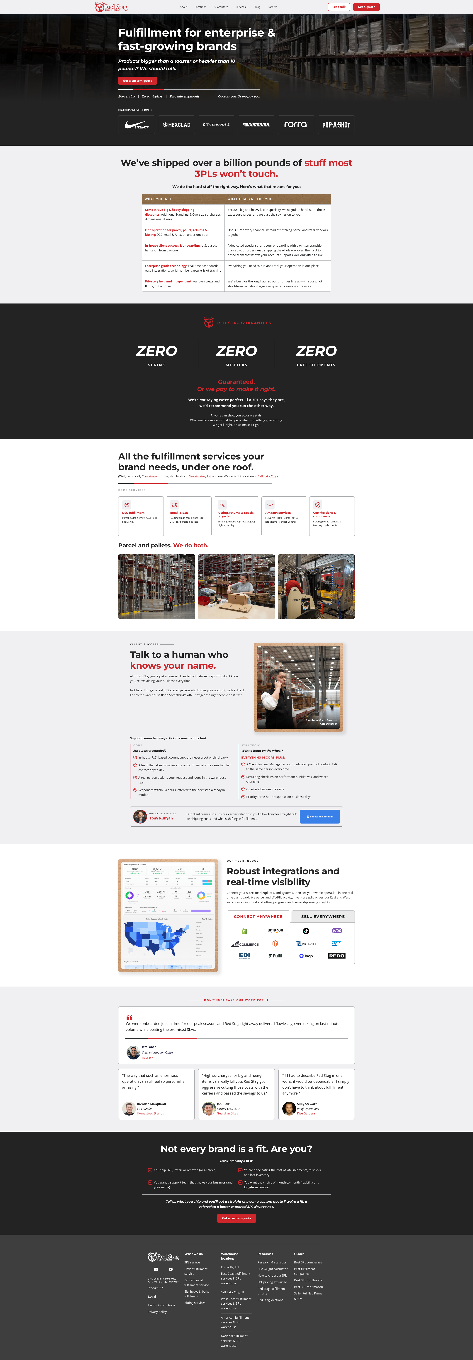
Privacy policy (157, 1312)
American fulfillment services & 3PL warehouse (235, 1322)
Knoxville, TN (230, 1267)
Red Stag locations (270, 1300)
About (183, 7)
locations (150, 476)
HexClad (147, 1058)
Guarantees (221, 7)
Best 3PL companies (308, 1262)
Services (241, 7)
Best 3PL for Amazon (308, 1287)
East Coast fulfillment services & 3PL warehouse (235, 1278)
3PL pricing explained (272, 1282)
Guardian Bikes (227, 1113)
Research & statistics (272, 1262)
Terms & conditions (161, 1305)
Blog (257, 7)
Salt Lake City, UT (232, 1292)
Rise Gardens (306, 1113)
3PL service (192, 1262)
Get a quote (366, 7)
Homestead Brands (150, 1113)
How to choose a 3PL (272, 1275)
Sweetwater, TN (200, 476)
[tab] (258, 916)
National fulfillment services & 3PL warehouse (234, 1340)
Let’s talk (339, 7)
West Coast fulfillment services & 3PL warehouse (236, 1303)
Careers (272, 7)
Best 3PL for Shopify (308, 1280)
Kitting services (194, 1303)
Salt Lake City (267, 476)
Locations (200, 7)
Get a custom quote (137, 81)
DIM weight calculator (273, 1269)
